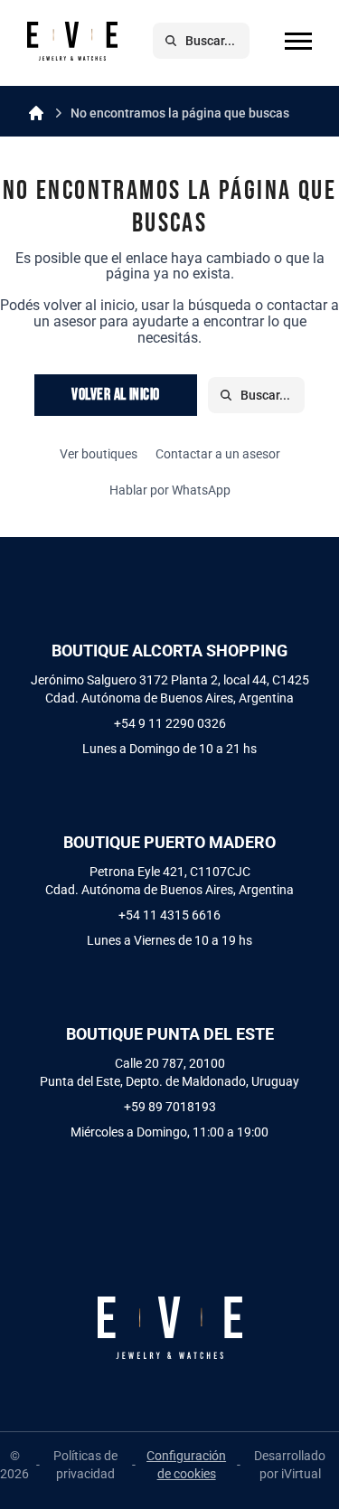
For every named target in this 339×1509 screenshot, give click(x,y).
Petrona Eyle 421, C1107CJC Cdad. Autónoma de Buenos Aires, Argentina (169, 880)
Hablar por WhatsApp (170, 490)
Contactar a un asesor (217, 454)
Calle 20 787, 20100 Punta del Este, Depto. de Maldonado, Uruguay (169, 1072)
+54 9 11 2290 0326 (170, 723)
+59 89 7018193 (170, 1106)
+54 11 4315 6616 (169, 915)
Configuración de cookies (186, 1464)
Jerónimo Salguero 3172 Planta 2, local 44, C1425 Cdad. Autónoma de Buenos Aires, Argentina (170, 689)
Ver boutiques (98, 454)
